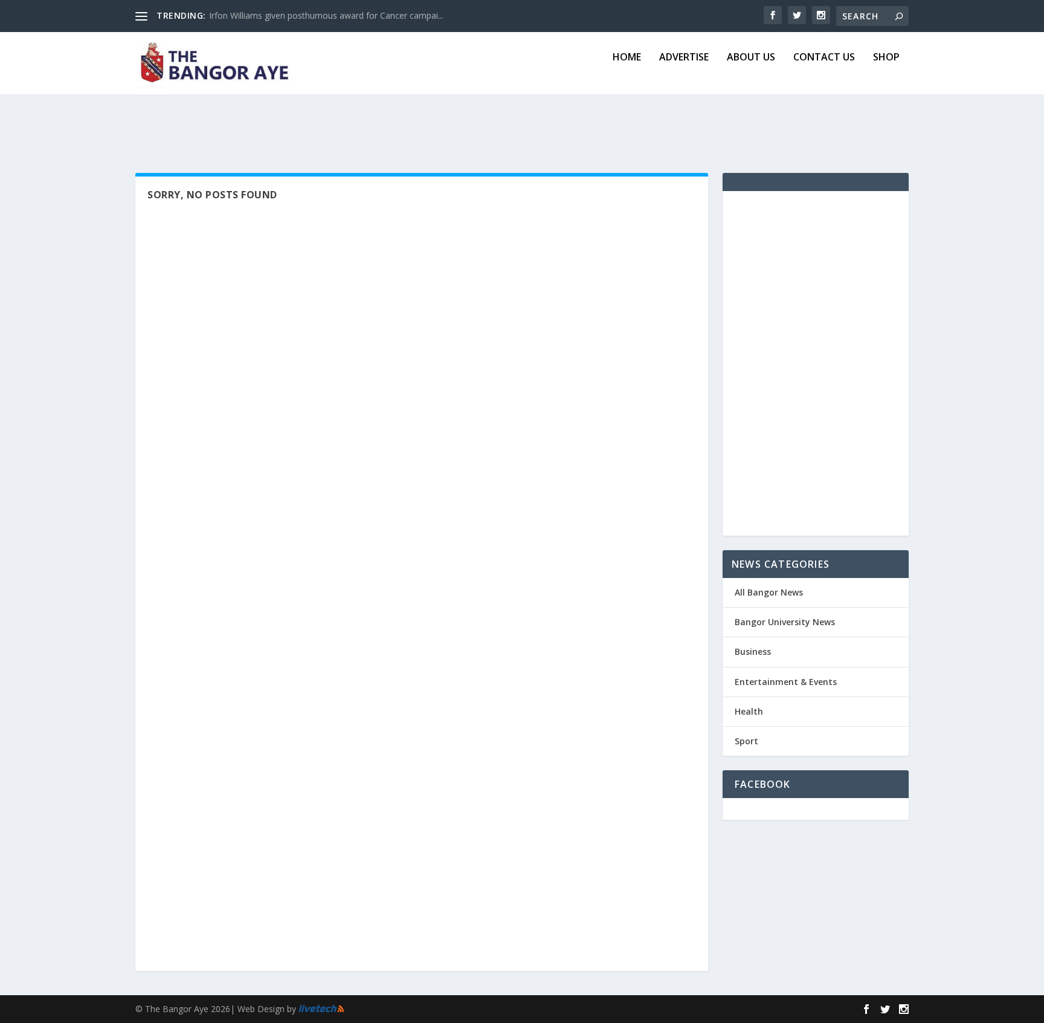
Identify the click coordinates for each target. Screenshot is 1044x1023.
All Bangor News (769, 592)
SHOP (886, 57)
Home (627, 57)
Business (753, 651)
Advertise (684, 57)
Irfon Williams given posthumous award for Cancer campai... (326, 15)
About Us (751, 57)
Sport (746, 741)
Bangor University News (785, 622)
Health (749, 711)
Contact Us (824, 57)
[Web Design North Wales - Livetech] (321, 1009)
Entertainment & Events (786, 681)
